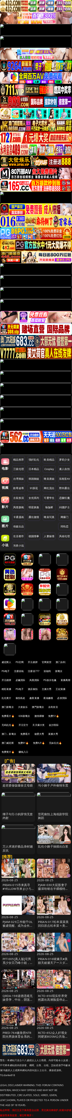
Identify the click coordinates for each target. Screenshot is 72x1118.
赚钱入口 (23, 752)
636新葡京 (24, 716)
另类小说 (18, 545)
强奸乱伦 (34, 459)
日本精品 (34, 469)
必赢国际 (20, 680)
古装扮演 (18, 498)
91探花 (34, 488)
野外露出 (64, 488)
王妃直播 (60, 689)
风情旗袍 (18, 507)
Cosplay (49, 469)
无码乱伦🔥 (8, 725)
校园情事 (34, 536)
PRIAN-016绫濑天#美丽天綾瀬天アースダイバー (53, 962)
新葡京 (58, 671)
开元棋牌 (33, 662)
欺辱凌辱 (18, 488)
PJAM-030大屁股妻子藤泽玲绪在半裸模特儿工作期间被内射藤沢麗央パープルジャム (53, 890)
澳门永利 (60, 662)
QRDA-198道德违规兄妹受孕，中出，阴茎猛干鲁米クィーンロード (18, 999)
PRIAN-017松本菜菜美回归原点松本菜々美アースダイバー (53, 925)
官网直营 (47, 662)
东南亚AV (64, 479)
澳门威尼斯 (8, 743)
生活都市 (18, 536)
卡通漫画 (18, 517)
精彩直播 (6, 689)
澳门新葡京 (8, 707)
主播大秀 (47, 689)
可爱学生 (49, 498)
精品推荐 (18, 459)
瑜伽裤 (49, 507)
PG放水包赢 (49, 680)
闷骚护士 (64, 507)
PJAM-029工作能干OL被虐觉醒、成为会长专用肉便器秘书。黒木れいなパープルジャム (18, 927)
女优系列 (34, 498)
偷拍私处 (20, 698)
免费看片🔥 (8, 716)
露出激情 (34, 517)
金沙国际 (54, 725)
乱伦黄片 (6, 698)
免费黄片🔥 (8, 752)
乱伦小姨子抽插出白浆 (53, 846)
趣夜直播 (34, 698)
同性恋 (64, 526)
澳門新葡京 (38, 707)
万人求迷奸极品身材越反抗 (18, 848)
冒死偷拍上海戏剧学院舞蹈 (53, 816)
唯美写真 (49, 517)
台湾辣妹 (18, 479)
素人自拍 (64, 469)
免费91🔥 (23, 743)
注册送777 (33, 671)
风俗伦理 (64, 536)
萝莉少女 (64, 459)
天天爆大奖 (38, 725)
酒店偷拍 (33, 689)
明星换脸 (34, 507)
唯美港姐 (49, 479)
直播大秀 (53, 734)
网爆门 (64, 517)
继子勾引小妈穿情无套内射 (18, 816)
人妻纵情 (49, 536)
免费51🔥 (53, 716)
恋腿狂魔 (64, 498)
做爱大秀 (39, 734)
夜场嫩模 (48, 698)
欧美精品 (49, 459)
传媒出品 (18, 526)
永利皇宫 (53, 707)
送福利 (47, 671)
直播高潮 (65, 680)
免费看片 (25, 734)
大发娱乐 (23, 707)
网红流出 (49, 488)
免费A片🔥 (39, 743)
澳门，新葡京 (9, 734)
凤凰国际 (34, 680)
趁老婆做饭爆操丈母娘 (18, 785)
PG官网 (20, 662)
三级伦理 (18, 469)
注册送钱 (19, 671)
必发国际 (62, 698)
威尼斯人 (6, 662)
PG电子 (6, 671)
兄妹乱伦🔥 (55, 743)
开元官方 (23, 725)
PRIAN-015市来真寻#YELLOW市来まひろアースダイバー (17, 888)
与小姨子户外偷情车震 (53, 785)
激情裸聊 (39, 716)
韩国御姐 (34, 479)
